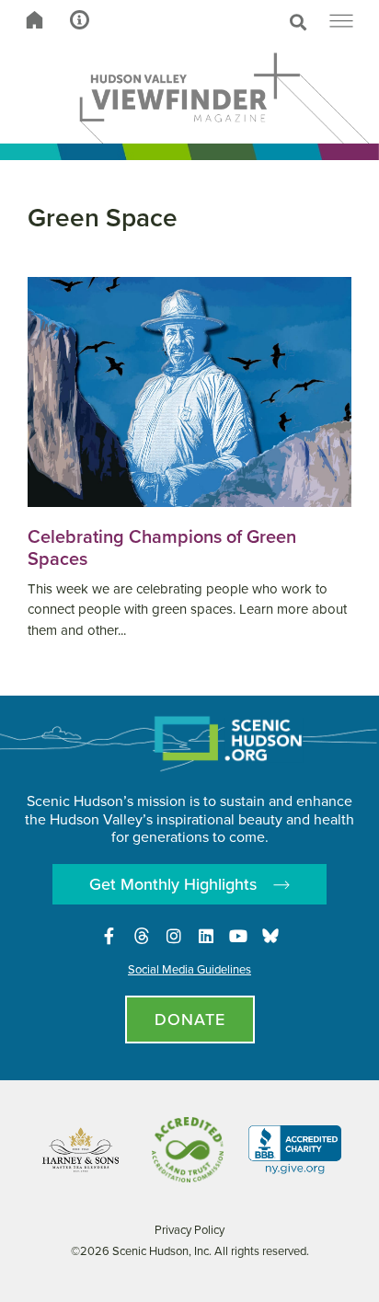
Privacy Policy (189, 1230)
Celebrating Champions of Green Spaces (162, 547)
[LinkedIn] (206, 936)
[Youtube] (238, 936)
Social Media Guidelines (189, 969)
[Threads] (141, 936)
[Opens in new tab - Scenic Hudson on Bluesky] (270, 936)
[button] (227, 22)
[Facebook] (109, 936)
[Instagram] (174, 936)
